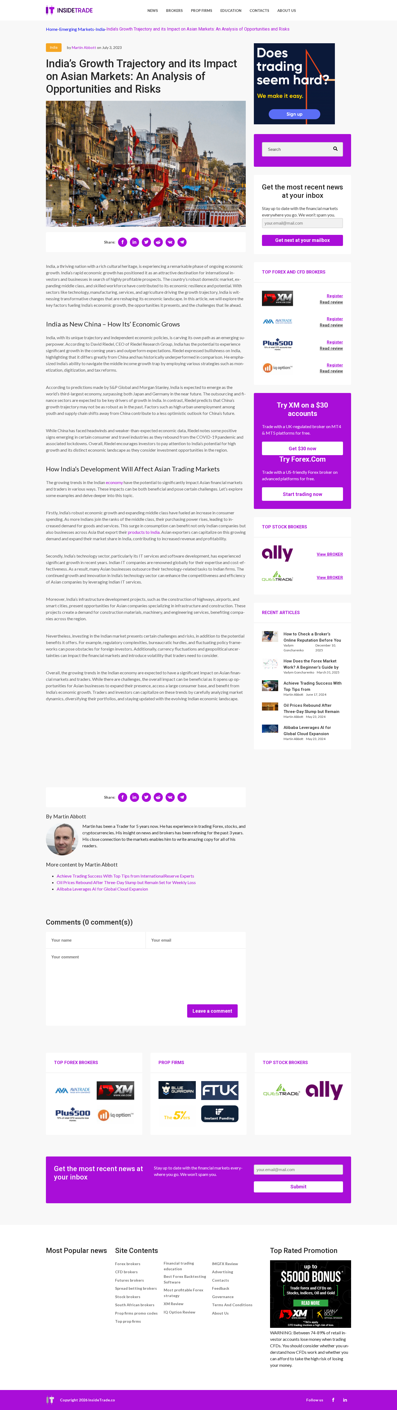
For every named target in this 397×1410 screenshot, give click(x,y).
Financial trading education (179, 1266)
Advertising (222, 1271)
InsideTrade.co (101, 1400)
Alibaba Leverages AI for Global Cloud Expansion (102, 888)
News (152, 10)
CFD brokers (126, 1271)
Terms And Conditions (232, 1304)
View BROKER (330, 554)
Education (230, 10)
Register (335, 296)
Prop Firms (201, 10)
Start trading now (302, 494)
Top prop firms (128, 1321)
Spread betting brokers (136, 1288)
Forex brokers (127, 1263)
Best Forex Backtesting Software (185, 1279)
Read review (331, 302)
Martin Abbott (84, 47)
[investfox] (294, 84)
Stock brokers (127, 1296)
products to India (144, 532)
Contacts (259, 10)
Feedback (220, 1288)
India (54, 47)
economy (114, 482)
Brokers (174, 10)
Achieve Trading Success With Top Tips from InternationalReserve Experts (125, 875)
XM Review (173, 1303)
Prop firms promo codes (136, 1313)
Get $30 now (302, 448)
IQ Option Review (179, 1312)
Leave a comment (212, 1011)
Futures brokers (129, 1280)
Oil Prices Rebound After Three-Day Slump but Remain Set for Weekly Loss (126, 882)
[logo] (69, 10)
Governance (223, 1296)
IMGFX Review (225, 1263)
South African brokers (134, 1304)
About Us (286, 10)
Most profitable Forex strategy (183, 1293)
